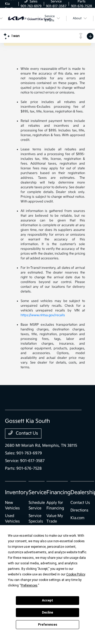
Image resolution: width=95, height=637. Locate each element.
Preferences (47, 624)
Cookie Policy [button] (75, 574)
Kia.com (77, 518)
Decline (47, 612)
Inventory (16, 492)
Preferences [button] (29, 585)
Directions (79, 510)
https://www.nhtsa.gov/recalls (43, 315)
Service (37, 492)
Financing (58, 492)
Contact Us (26, 433)
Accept (47, 600)
